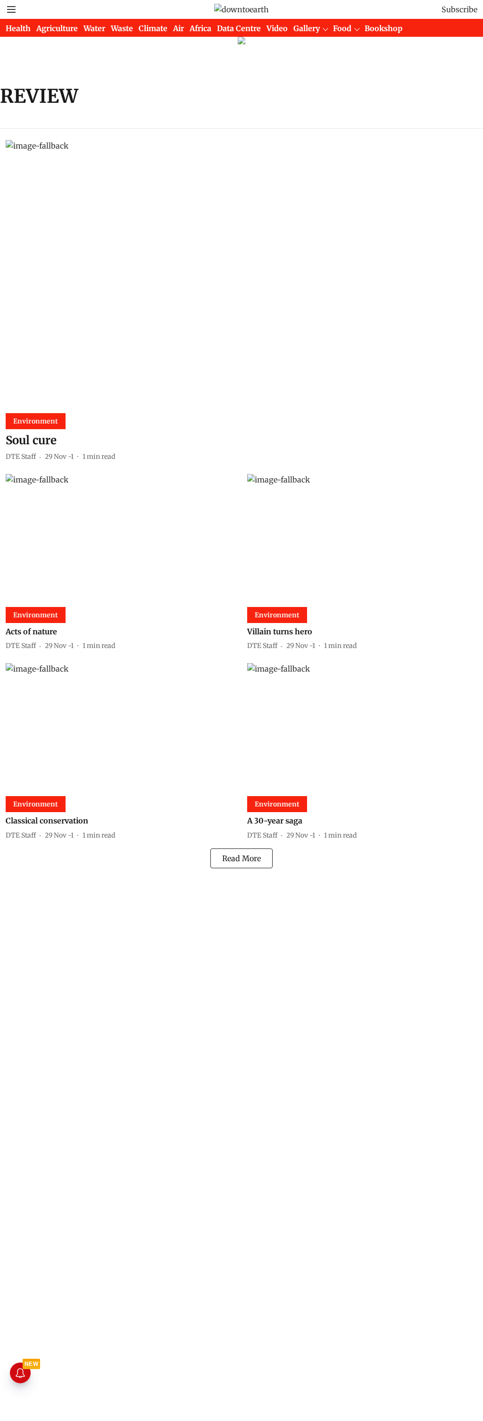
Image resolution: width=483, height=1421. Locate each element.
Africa (200, 28)
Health (18, 28)
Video (277, 28)
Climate (153, 28)
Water (94, 28)
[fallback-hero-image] (241, 273)
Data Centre (239, 28)
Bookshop (383, 28)
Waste (122, 28)
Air (178, 28)
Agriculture (57, 28)
